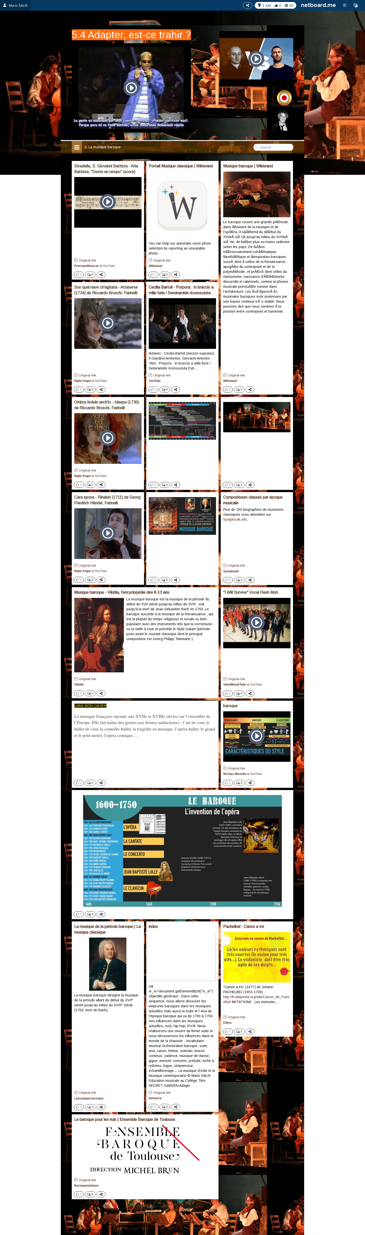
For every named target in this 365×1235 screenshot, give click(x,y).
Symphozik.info (235, 519)
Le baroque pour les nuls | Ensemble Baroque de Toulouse (124, 1119)
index (153, 926)
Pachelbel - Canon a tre (243, 926)
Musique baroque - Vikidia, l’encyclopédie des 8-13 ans (121, 592)
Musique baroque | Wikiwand (248, 166)
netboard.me (318, 5)
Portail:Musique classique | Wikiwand (181, 166)
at (94, 266)
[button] (355, 5)
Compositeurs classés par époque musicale (253, 500)
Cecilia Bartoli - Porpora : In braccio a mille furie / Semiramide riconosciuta (181, 290)
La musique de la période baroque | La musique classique (107, 929)
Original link (87, 260)
